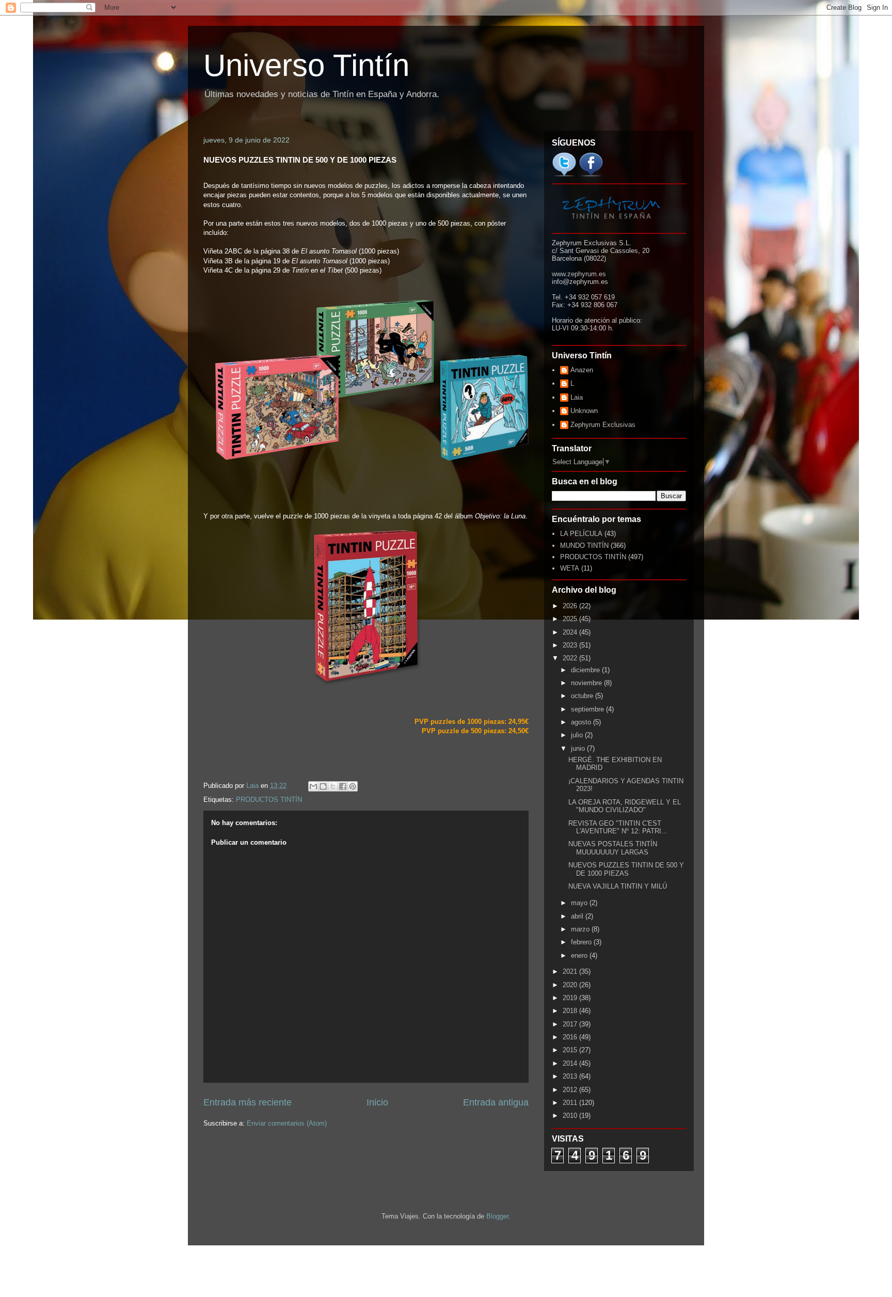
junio (579, 748)
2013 (571, 1076)
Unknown (584, 411)
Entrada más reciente (247, 1102)
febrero (582, 942)
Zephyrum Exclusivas (602, 425)
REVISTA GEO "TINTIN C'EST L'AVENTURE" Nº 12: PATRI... (617, 827)
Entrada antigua (496, 1102)
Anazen (581, 370)
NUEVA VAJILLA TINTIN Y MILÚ (617, 886)
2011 (571, 1102)
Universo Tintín (306, 65)
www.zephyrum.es (579, 274)
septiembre (588, 709)
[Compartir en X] (333, 786)
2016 (571, 1037)
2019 (571, 998)
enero (580, 955)
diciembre (586, 670)
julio (578, 735)
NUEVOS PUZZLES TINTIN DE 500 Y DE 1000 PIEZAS (626, 869)
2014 (571, 1063)
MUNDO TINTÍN (584, 545)
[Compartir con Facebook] (343, 786)
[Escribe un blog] (323, 786)
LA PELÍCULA (581, 533)
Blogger (497, 1216)
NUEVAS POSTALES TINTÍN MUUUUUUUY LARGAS (612, 848)
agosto (582, 722)
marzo (581, 929)
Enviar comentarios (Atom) (287, 1123)
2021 (571, 971)
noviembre (587, 683)
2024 (571, 632)
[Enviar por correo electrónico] (313, 786)
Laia (576, 397)
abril (578, 916)
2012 (571, 1090)
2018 (571, 1011)
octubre (583, 696)
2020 (571, 985)
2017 (571, 1024)
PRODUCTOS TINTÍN (269, 799)
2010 (571, 1115)
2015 (571, 1050)
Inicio (377, 1102)
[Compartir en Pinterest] (352, 786)
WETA (569, 568)
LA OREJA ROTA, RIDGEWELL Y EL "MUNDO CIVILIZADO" (624, 806)
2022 (571, 658)
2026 (571, 606)
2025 (571, 619)
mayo (580, 903)
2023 (571, 645)
